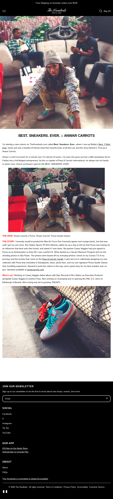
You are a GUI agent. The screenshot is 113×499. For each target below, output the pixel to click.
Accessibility (82, 487)
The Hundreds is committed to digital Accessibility (25, 479)
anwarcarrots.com (35, 269)
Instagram (7, 423)
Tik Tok (5, 428)
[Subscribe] (106, 398)
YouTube (6, 433)
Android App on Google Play (15, 452)
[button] (4, 11)
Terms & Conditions (54, 487)
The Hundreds (21, 487)
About (5, 467)
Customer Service (96, 487)
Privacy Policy (70, 487)
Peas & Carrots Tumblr (52, 259)
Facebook (7, 414)
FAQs (5, 472)
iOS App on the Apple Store (15, 448)
